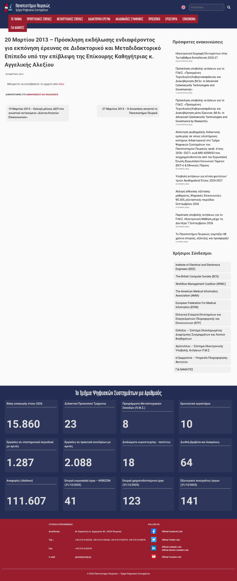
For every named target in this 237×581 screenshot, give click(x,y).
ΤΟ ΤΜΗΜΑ (16, 19)
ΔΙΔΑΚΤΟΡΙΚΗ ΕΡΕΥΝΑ (99, 19)
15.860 (23, 424)
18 (128, 462)
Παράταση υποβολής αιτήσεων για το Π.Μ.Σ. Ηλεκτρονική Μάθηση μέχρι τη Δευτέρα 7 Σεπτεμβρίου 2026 (199, 219)
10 (186, 424)
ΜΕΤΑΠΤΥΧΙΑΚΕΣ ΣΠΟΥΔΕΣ (70, 19)
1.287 (20, 462)
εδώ (61, 84)
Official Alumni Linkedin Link (175, 550)
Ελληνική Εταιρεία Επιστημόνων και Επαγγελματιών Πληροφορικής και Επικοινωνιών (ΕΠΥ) (198, 319)
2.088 (78, 462)
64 (186, 462)
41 (71, 501)
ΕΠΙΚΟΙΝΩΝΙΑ (189, 19)
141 (189, 501)
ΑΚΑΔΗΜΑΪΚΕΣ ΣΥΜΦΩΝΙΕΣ (129, 19)
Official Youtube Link (171, 557)
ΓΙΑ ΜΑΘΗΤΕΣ (17, 28)
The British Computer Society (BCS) (197, 276)
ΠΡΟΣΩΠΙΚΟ (154, 19)
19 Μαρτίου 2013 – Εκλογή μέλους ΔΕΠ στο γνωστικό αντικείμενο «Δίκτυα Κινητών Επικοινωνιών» (36, 113)
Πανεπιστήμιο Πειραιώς (33, 5)
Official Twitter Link (171, 540)
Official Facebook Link (172, 531)
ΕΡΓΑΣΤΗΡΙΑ (171, 19)
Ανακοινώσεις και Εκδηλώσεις (42, 94)
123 (131, 501)
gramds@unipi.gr (83, 557)
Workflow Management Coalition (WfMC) (201, 284)
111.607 (26, 501)
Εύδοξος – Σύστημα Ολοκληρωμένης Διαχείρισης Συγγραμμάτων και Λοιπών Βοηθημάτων (200, 334)
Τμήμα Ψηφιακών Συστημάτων (32, 10)
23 (71, 424)
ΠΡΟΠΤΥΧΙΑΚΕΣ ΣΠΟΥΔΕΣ (39, 19)
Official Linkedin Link (171, 547)
